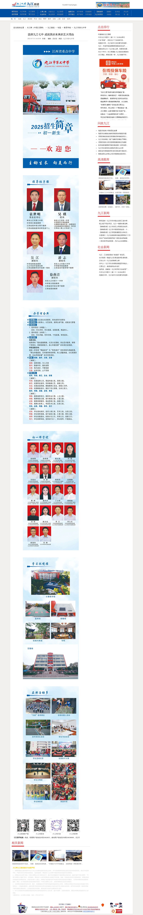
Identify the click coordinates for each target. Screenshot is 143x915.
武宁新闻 (80, 11)
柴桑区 (109, 11)
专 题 (126, 14)
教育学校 (67, 28)
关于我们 (71, 14)
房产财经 (80, 14)
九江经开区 (99, 14)
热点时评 (52, 14)
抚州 (68, 19)
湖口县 (117, 14)
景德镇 (30, 19)
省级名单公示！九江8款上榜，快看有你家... (113, 49)
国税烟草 (100, 11)
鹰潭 (44, 19)
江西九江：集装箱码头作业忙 (109, 266)
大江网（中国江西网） (36, 28)
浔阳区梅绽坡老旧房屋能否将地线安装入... (113, 136)
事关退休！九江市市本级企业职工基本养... (114, 221)
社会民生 (43, 14)
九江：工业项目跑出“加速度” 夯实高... (112, 255)
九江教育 (60, 11)
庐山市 (126, 11)
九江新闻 (32, 11)
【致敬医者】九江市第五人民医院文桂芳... (114, 226)
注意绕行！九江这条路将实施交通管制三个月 (114, 235)
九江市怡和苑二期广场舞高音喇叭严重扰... (113, 139)
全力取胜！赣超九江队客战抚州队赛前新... (114, 258)
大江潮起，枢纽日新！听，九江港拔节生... (113, 55)
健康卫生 (71, 11)
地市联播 (23, 14)
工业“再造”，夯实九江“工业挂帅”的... (111, 40)
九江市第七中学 (80, 28)
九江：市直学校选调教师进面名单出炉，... (113, 46)
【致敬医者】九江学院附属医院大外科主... (114, 232)
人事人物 (43, 11)
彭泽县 (117, 11)
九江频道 (51, 28)
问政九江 (52, 11)
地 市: (13, 19)
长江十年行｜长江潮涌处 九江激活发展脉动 (113, 52)
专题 (59, 28)
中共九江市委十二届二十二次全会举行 (111, 37)
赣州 (49, 19)
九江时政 (23, 11)
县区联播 (15, 14)
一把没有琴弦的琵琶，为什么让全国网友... (114, 241)
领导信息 (15, 11)
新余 (40, 19)
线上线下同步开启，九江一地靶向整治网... (114, 224)
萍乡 (35, 19)
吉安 (63, 19)
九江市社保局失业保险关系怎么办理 (110, 148)
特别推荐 (60, 14)
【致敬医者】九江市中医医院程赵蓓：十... (114, 229)
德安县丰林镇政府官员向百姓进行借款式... (113, 151)
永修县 (109, 14)
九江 (24, 19)
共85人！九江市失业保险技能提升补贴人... (114, 263)
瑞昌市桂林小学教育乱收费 (107, 130)
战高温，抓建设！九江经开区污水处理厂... (114, 269)
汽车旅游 (88, 14)
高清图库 (88, 11)
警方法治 (32, 14)
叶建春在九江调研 (104, 34)
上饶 (58, 19)
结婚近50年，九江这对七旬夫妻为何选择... (113, 43)
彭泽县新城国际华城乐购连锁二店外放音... (113, 145)
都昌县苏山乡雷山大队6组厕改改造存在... (112, 154)
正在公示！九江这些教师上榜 (109, 260)
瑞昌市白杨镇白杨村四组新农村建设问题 (112, 133)
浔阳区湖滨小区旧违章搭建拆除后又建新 (112, 142)
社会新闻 (103, 247)
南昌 (19, 19)
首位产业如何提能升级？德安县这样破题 (113, 238)
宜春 (54, 19)
